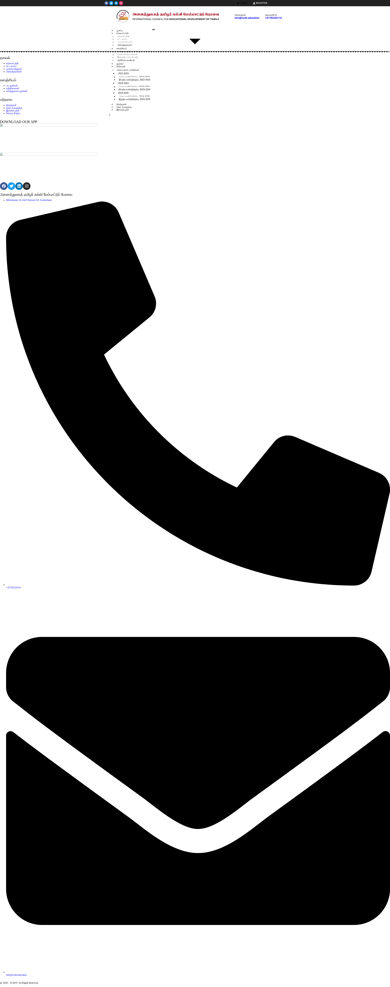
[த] (276, 3)
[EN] (283, 3)
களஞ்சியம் (122, 48)
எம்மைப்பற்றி (123, 33)
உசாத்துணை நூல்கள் (127, 54)
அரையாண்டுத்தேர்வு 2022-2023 (134, 77)
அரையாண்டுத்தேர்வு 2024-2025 (134, 96)
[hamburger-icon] (153, 29)
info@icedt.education (247, 17)
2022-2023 (123, 73)
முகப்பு (120, 30)
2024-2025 (123, 93)
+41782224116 (273, 17)
